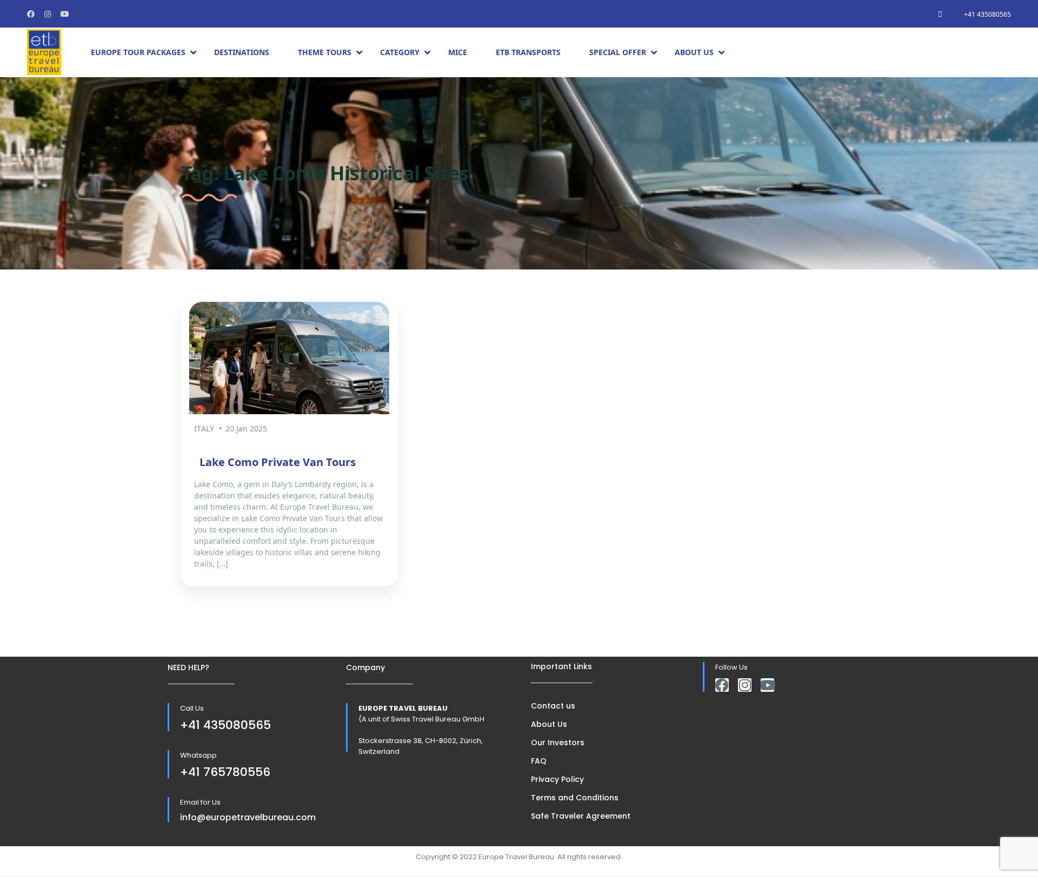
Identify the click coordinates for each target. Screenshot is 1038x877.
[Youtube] (767, 685)
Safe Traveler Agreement (580, 816)
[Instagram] (744, 685)
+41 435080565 (987, 14)
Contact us (553, 705)
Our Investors (557, 742)
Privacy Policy (557, 779)
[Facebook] (722, 685)
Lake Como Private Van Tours (277, 462)
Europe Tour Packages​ (138, 52)
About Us (694, 52)
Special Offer (617, 52)
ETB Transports (528, 52)
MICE (457, 52)
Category (400, 52)
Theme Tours (324, 52)
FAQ (539, 760)
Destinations (241, 52)
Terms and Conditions (574, 797)
